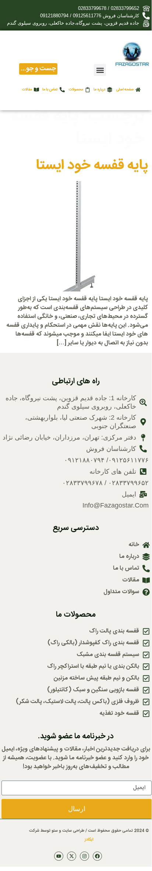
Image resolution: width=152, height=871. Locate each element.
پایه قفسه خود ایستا (92, 166)
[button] (100, 70)
